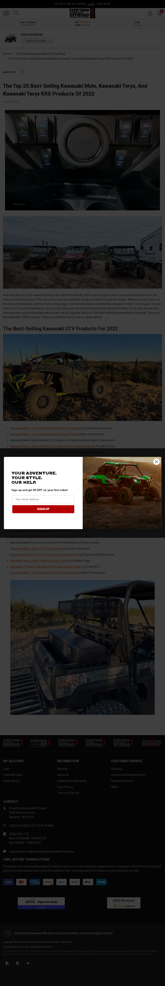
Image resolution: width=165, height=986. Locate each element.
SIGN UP (43, 509)
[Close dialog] (156, 461)
